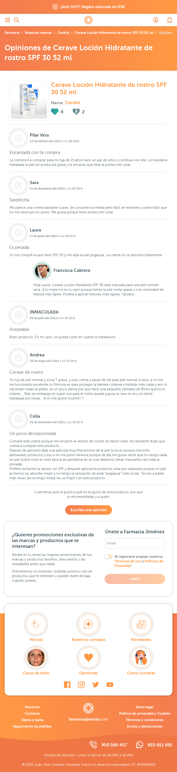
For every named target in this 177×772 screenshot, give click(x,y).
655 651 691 (160, 745)
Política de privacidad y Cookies (144, 713)
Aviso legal (144, 707)
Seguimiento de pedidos (32, 726)
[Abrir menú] (7, 20)
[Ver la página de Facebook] (67, 684)
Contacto (32, 713)
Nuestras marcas (38, 33)
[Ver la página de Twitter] (95, 684)
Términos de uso (128, 561)
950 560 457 (114, 745)
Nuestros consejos (89, 639)
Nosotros (32, 707)
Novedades (141, 639)
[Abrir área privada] (156, 20)
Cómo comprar (141, 673)
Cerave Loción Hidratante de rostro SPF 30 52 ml (114, 33)
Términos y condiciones (145, 720)
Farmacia (12, 33)
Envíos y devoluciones (144, 726)
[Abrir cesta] (169, 20)
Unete (135, 579)
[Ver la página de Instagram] (81, 684)
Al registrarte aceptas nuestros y (139, 561)
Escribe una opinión (89, 510)
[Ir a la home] (88, 712)
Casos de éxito (36, 673)
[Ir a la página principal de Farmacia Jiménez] (88, 20)
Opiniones (88, 673)
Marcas (36, 639)
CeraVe (63, 33)
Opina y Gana (32, 720)
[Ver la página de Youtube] (109, 684)
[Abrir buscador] (16, 20)
